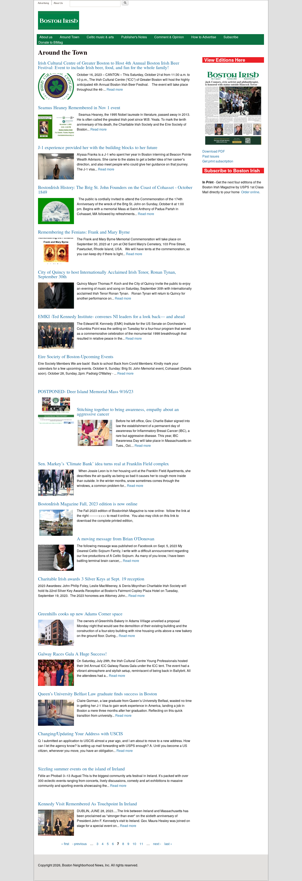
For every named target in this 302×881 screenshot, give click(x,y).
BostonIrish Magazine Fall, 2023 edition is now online (87, 503)
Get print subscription (217, 161)
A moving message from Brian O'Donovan (115, 538)
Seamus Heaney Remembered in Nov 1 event (79, 107)
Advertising (43, 3)
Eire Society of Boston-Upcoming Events (75, 356)
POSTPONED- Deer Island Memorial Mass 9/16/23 (85, 391)
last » (168, 843)
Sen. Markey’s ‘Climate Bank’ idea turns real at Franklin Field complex (103, 463)
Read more (115, 89)
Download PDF (213, 151)
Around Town (69, 37)
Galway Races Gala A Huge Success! (72, 654)
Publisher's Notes (134, 37)
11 (141, 843)
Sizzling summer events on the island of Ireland (81, 768)
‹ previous (79, 843)
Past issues (210, 156)
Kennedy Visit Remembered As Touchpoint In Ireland (87, 803)
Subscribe (231, 37)
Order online (250, 192)
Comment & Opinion (169, 37)
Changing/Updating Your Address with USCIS (80, 733)
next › (157, 843)
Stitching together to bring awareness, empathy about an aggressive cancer (128, 411)
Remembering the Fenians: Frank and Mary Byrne (84, 232)
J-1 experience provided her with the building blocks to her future (97, 147)
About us (45, 37)
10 (134, 843)
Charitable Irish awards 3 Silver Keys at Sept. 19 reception (91, 578)
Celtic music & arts (100, 37)
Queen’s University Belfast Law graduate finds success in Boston (97, 693)
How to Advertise (203, 37)
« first (65, 843)
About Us (58, 3)
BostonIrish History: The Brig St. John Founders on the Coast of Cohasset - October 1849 (115, 189)
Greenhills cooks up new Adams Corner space (80, 613)
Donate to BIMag (50, 42)
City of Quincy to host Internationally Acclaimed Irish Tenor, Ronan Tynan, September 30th (107, 274)
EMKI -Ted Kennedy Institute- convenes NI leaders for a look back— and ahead (111, 316)
